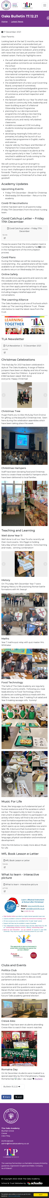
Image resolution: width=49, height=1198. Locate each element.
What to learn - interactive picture (21, 884)
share (7, 1097)
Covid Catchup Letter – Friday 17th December (25, 229)
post (19, 1097)
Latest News (17, 21)
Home (4, 21)
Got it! (40, 1195)
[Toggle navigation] (45, 5)
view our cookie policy (14, 1196)
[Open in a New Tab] (4, 238)
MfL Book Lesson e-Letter (17, 860)
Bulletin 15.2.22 (10, 1087)
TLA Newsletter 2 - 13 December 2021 (23, 346)
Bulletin (39, 1079)
